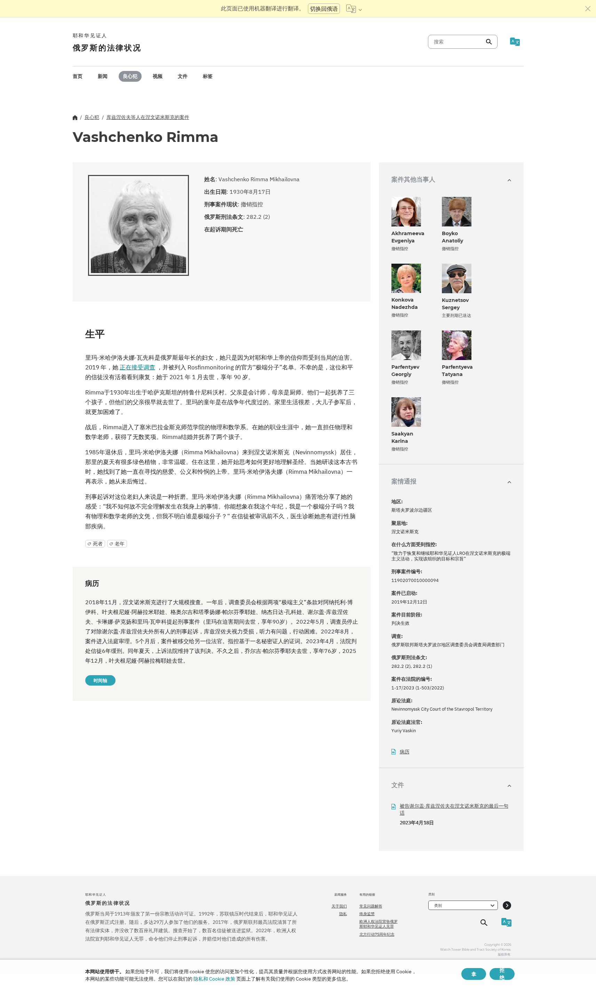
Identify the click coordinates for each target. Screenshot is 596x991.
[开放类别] (507, 905)
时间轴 (100, 680)
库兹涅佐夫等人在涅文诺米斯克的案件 (147, 117)
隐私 (343, 913)
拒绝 (502, 974)
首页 (77, 76)
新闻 (103, 76)
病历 (405, 752)
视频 (157, 76)
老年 (120, 544)
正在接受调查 (137, 367)
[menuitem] (78, 76)
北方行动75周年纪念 (377, 934)
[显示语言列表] (354, 8)
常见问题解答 (370, 906)
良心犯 (130, 76)
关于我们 (339, 906)
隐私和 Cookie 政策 (214, 979)
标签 (208, 76)
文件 (183, 76)
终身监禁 (367, 913)
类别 (438, 905)
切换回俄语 (324, 8)
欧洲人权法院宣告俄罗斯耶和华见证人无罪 (378, 924)
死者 (98, 544)
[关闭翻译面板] (588, 8)
